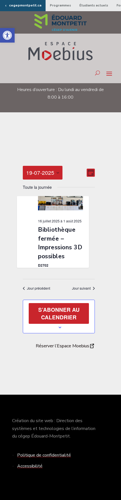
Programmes (60, 5)
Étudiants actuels (93, 5)
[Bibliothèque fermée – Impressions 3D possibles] (60, 204)
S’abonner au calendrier (59, 313)
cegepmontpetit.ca (25, 5)
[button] (7, 35)
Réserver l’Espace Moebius (62, 346)
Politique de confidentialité (44, 455)
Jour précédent (38, 288)
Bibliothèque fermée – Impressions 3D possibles (60, 243)
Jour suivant (81, 288)
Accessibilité (29, 466)
